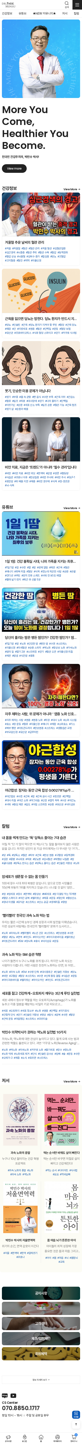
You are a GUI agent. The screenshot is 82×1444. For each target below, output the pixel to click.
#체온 (52, 567)
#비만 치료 (17, 473)
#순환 (20, 405)
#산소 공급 (42, 902)
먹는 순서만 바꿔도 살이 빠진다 (61, 1152)
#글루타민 (33, 732)
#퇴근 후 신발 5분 (31, 579)
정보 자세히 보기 (39, 1380)
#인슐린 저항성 (64, 863)
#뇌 (66, 1257)
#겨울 (8, 248)
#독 (8, 855)
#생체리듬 (54, 902)
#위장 (47, 720)
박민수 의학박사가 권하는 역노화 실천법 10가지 (34, 1032)
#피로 (22, 400)
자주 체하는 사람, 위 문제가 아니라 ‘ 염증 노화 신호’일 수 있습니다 (41, 714)
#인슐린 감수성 (45, 1053)
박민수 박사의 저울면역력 (20, 1240)
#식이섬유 (70, 804)
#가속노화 (71, 647)
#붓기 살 (9, 409)
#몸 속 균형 (25, 396)
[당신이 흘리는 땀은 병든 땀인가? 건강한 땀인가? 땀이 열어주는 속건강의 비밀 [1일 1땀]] (41, 610)
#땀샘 (15, 655)
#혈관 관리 (34, 248)
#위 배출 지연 (21, 481)
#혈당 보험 (64, 328)
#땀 (34, 567)
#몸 (54, 1257)
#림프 (15, 400)
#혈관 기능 (58, 405)
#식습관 (9, 477)
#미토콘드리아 (24, 728)
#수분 (63, 800)
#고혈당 (59, 855)
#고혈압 (62, 256)
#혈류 (8, 400)
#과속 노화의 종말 (17, 1170)
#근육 (24, 324)
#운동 (55, 328)
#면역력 (41, 473)
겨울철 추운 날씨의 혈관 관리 (24, 242)
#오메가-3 (7, 1057)
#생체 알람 (42, 567)
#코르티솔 (42, 1018)
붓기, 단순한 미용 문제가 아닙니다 (28, 391)
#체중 (32, 481)
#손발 (73, 571)
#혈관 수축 (43, 252)
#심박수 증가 (33, 256)
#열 (29, 567)
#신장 (44, 800)
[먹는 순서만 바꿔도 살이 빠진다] (61, 1120)
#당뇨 (53, 256)
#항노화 (67, 1049)
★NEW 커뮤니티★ (44, 13)
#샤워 (8, 804)
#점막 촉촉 (53, 800)
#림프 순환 (46, 405)
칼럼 (76, 13)
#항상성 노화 (58, 647)
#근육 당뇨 (70, 324)
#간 (14, 328)
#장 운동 (16, 724)
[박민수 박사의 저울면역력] (20, 1207)
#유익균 (20, 902)
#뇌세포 (20, 859)
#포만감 (9, 481)
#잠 (16, 567)
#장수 (19, 893)
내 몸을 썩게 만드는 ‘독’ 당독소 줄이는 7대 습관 (34, 838)
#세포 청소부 (27, 1010)
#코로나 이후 (20, 477)
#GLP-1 (71, 477)
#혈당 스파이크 (9, 898)
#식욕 (54, 481)
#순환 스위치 (34, 647)
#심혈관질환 (59, 248)
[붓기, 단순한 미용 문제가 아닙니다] (41, 363)
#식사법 (73, 1170)
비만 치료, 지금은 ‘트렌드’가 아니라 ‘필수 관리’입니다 (41, 467)
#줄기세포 (49, 1049)
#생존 (56, 473)
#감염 (49, 473)
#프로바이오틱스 (22, 332)
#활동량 (64, 473)
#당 (4, 855)
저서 (64, 13)
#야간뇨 (72, 800)
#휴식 (37, 941)
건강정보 (7, 13)
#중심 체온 (17, 804)
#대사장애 (32, 400)
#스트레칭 (32, 651)
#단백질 (47, 328)
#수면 (23, 567)
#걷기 (57, 332)
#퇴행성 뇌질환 (61, 859)
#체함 (53, 724)
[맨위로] (76, 1425)
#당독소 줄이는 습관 (45, 863)
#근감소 (71, 396)
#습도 (27, 804)
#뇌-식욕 (9, 485)
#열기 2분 (20, 651)
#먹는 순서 (51, 1170)
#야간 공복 (23, 898)
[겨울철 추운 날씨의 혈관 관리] (41, 215)
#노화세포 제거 (21, 1053)
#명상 (43, 1014)
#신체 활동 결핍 (52, 975)
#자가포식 (64, 1010)
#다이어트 (63, 1170)
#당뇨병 (37, 859)
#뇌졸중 (21, 252)
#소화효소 (62, 724)
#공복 (57, 1014)
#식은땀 (23, 655)
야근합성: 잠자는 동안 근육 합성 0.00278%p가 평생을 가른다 (41, 790)
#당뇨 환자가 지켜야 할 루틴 (43, 324)
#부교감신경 (11, 732)
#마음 (60, 1257)
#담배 (57, 1053)
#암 (72, 859)
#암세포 (11, 893)
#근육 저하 (60, 396)
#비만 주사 (60, 477)
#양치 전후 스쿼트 (31, 575)
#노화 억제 (7, 1053)
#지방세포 (22, 328)
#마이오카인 (39, 937)
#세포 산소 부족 (32, 405)
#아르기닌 (10, 405)
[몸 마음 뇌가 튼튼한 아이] (61, 1207)
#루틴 (17, 575)
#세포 (5, 1010)
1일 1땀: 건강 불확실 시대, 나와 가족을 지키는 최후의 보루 (41, 561)
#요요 (56, 1174)
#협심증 (45, 256)
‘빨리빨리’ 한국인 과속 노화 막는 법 (25, 915)
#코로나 (20, 1257)
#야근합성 (10, 796)
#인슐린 (16, 324)
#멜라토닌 (36, 898)
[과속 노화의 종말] (20, 1120)
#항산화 (61, 898)
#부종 (15, 396)
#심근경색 (10, 252)
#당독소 (16, 855)
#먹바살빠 (65, 1174)
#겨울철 (16, 248)
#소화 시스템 (69, 720)
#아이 (48, 1257)
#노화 (23, 643)
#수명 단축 (33, 971)
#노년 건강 (37, 933)
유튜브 (23, 13)
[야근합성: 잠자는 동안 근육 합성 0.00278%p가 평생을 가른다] (41, 762)
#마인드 (27, 937)
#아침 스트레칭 (39, 804)
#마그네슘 (34, 800)
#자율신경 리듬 (65, 651)
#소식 (24, 1057)
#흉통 (32, 655)
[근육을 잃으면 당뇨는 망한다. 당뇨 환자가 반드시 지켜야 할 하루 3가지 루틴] (41, 291)
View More (70, 189)
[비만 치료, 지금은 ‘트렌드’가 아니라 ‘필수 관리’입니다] (41, 439)
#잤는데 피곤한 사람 (51, 571)
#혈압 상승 (10, 256)
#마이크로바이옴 (55, 937)
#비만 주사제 (46, 477)
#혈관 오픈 (50, 651)
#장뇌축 (28, 941)
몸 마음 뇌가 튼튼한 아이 (61, 1240)
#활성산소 (71, 898)
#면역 (19, 937)
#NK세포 (46, 893)
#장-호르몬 (63, 481)
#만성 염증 (48, 855)
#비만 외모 (29, 473)
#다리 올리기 (51, 400)
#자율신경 (36, 260)
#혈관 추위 (31, 252)
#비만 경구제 (43, 481)
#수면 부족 (47, 396)
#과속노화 (14, 933)
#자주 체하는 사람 (14, 720)
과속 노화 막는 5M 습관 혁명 (21, 954)
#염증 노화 (37, 720)
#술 (63, 1053)
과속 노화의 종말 (20, 1152)
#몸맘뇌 (74, 1257)
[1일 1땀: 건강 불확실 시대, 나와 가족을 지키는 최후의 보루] (41, 533)
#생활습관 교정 (64, 728)
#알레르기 (32, 1253)
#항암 (64, 902)
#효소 (8, 724)
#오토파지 (14, 1010)
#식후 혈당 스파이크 (42, 332)
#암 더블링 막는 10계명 (64, 893)
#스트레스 (61, 643)
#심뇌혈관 (47, 859)
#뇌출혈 (21, 256)
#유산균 (9, 332)
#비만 (8, 473)
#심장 (5, 859)
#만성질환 (34, 477)
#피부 (31, 855)
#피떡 (27, 260)
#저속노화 (23, 1049)
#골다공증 (7, 863)
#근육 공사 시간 (44, 796)
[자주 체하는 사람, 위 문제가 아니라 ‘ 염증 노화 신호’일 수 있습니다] (41, 686)
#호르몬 (57, 796)
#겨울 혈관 (46, 248)
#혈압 (53, 252)
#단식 (34, 1053)
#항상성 (37, 893)
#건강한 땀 (32, 643)
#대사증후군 (46, 971)
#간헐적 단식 (8, 1014)
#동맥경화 (63, 252)
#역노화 (47, 647)
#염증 (32, 328)
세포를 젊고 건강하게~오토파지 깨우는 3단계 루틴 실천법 (41, 993)
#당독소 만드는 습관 (24, 863)
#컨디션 (9, 575)
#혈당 (61, 324)
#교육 (61, 1261)
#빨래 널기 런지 (13, 579)
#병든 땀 (43, 643)
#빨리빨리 (26, 933)
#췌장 (8, 328)
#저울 (6, 1253)
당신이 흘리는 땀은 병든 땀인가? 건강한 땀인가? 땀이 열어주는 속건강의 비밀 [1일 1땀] (41, 637)
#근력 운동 (7, 1018)
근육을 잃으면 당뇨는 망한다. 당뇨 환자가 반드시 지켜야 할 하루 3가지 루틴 (41, 319)
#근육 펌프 (70, 405)
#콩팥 (12, 859)
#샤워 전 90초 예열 (51, 575)
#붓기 (8, 396)
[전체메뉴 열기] (77, 5)
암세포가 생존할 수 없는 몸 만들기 (25, 876)
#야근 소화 (22, 800)
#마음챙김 (19, 1018)
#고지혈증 (10, 260)
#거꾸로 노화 (36, 1049)
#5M (20, 941)
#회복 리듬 (19, 571)
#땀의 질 (9, 651)
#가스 (72, 724)
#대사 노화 (56, 720)
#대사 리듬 (10, 800)
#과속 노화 (14, 971)
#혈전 (20, 260)
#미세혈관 (22, 647)
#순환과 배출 (21, 409)
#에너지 (9, 571)
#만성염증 (38, 728)
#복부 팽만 (10, 728)
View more (14, 169)
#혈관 (24, 248)
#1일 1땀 (9, 567)
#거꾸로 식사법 (69, 332)
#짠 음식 (36, 396)
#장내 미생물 (8, 902)
